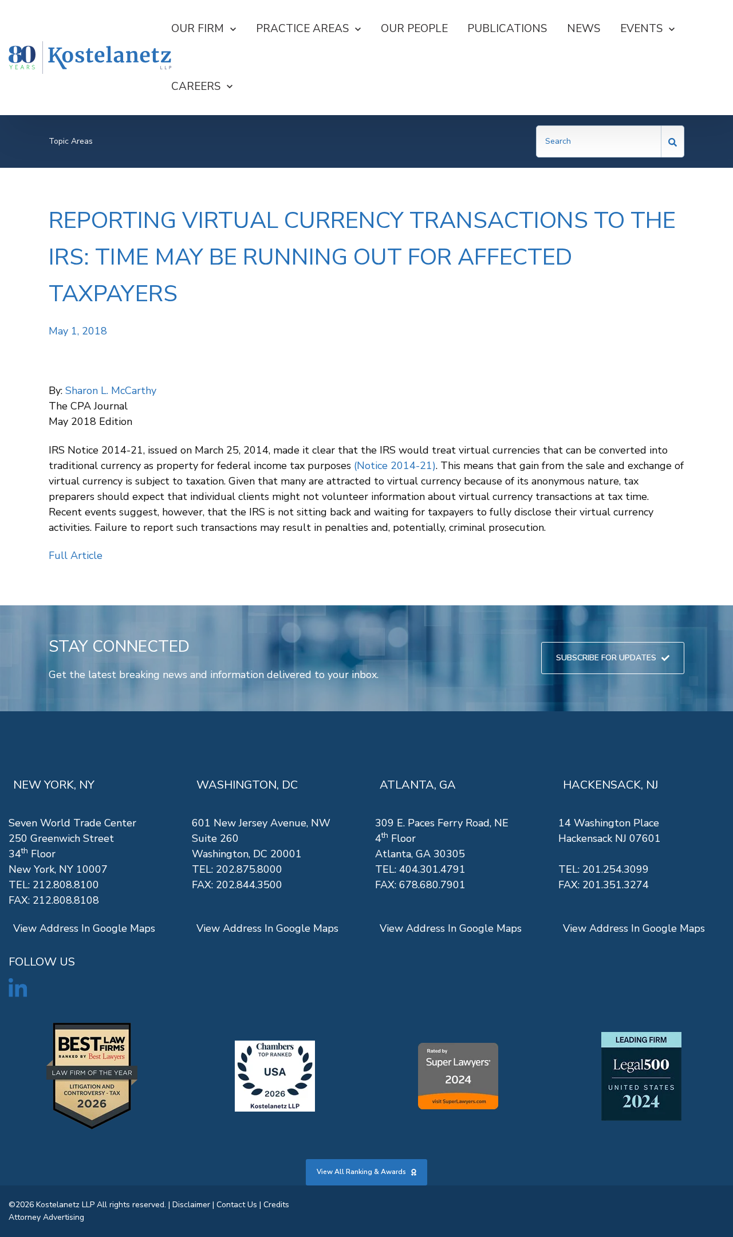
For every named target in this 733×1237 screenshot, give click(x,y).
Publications (507, 28)
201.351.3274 (615, 885)
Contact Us (236, 1204)
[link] (90, 57)
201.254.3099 (615, 869)
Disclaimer (191, 1204)
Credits (276, 1204)
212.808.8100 (66, 885)
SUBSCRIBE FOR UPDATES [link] (606, 657)
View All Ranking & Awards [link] (361, 1171)
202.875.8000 (249, 869)
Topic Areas (71, 141)
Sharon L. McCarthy (110, 390)
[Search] (672, 141)
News (583, 28)
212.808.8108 (66, 900)
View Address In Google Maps (84, 928)
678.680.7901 (432, 885)
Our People (414, 28)
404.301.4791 (432, 869)
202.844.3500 (249, 885)
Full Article (76, 555)
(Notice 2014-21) (395, 465)
